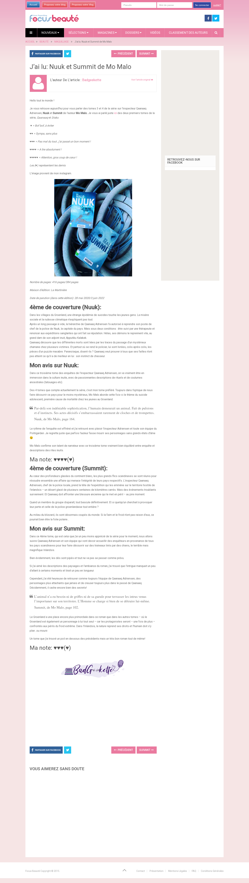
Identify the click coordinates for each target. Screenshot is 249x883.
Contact (140, 871)
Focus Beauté (32, 871)
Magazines (106, 32)
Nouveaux (49, 32)
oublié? (217, 5)
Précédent (125, 53)
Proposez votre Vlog (83, 4)
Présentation (156, 871)
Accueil (33, 4)
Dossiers (132, 32)
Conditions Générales (212, 871)
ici (115, 113)
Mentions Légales (177, 871)
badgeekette (91, 80)
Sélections (77, 32)
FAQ (194, 871)
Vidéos (155, 32)
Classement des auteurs (188, 32)
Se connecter (202, 5)
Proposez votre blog (55, 4)
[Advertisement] (93, 714)
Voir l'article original (141, 79)
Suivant (145, 53)
